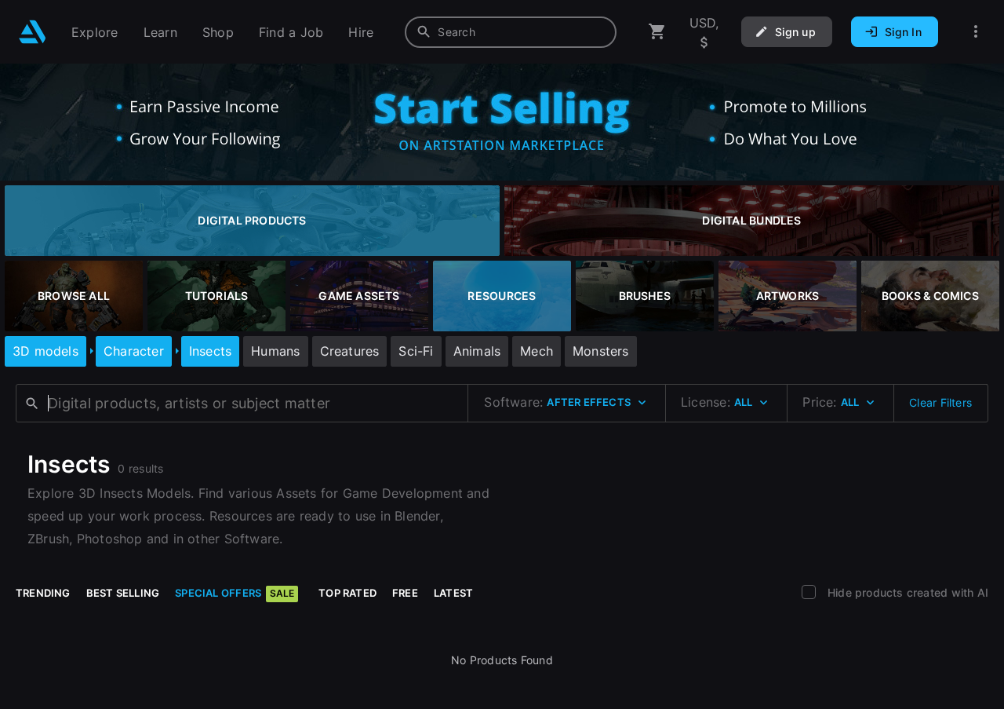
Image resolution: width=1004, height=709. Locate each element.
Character (134, 351)
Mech (536, 351)
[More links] (975, 32)
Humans (275, 351)
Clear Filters (940, 402)
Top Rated (347, 593)
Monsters (601, 351)
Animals (476, 351)
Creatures (350, 351)
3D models (45, 351)
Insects (210, 351)
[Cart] (657, 32)
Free (405, 593)
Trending (43, 593)
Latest (453, 593)
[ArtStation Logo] (32, 32)
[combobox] (511, 32)
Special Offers (234, 593)
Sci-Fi (415, 351)
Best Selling (123, 593)
